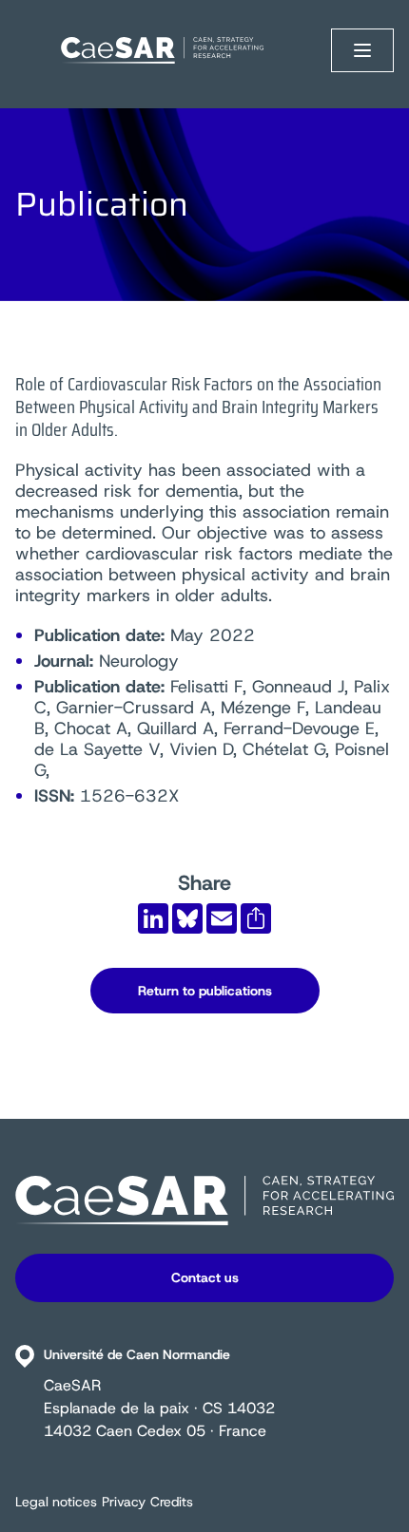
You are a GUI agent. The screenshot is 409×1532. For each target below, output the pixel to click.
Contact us (205, 1277)
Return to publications (205, 990)
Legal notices (56, 1501)
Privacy (124, 1501)
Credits (171, 1501)
